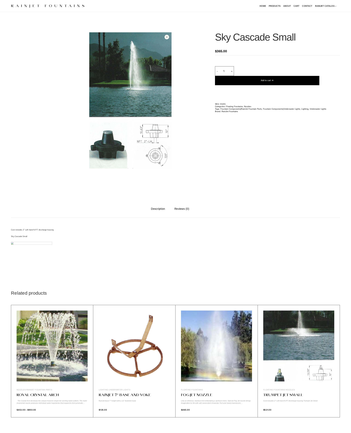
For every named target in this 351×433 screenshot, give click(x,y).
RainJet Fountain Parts (39, 390)
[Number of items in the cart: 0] (340, 6)
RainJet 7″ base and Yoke (125, 395)
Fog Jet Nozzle (196, 395)
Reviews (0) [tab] (181, 208)
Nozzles (247, 106)
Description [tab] (158, 208)
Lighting (304, 109)
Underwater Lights (318, 109)
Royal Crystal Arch (38, 395)
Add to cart (266, 80)
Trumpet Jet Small (283, 395)
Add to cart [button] (104, 412)
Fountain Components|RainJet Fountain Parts (241, 109)
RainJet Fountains (49, 6)
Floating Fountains (234, 106)
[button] (167, 37)
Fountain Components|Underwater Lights (281, 109)
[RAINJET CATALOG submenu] (335, 6)
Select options (24, 412)
